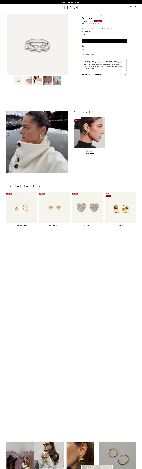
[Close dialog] (91, 199)
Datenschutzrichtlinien (72, 268)
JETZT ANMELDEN (71, 260)
